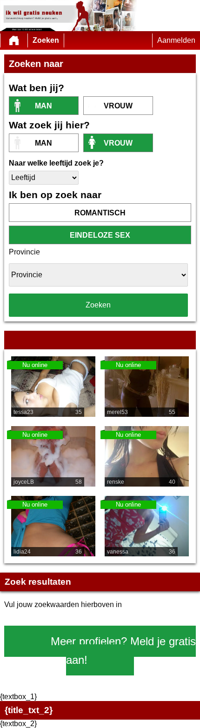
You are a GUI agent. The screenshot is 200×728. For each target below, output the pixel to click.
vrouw (118, 106)
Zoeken (46, 40)
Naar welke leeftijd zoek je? (56, 163)
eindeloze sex (100, 235)
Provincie (24, 252)
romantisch (100, 213)
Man (43, 106)
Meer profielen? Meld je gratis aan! (123, 650)
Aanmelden (176, 40)
